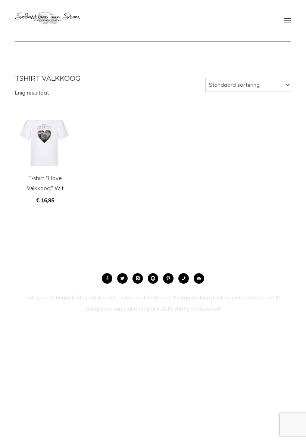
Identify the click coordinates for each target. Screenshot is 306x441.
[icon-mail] (199, 278)
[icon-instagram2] (139, 278)
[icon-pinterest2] (170, 278)
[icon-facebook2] (109, 278)
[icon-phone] (185, 278)
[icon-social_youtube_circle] (155, 278)
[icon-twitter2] (124, 278)
